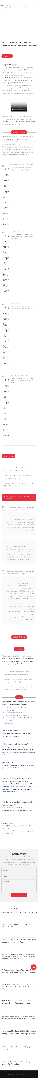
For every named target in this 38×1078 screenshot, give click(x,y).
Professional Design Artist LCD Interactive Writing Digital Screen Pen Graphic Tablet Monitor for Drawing (19, 1032)
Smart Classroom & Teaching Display (14, 912)
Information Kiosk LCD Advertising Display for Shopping (16, 1062)
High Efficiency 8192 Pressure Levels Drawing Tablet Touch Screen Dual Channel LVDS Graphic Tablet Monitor (17, 1001)
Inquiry (7, 56)
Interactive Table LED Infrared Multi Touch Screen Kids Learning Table (19, 940)
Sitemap (28, 1074)
